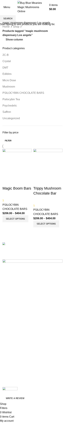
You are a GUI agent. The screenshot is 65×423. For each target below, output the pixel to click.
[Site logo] (33, 7)
